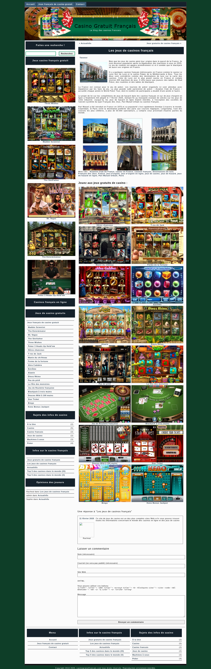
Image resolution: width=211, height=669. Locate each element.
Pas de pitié (34, 380)
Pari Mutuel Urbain (108, 176)
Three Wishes (35, 342)
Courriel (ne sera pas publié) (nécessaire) (97, 563)
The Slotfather (35, 339)
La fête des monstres (39, 384)
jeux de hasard (168, 174)
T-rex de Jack (35, 354)
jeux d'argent (113, 174)
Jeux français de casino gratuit (55, 4)
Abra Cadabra (35, 365)
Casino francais (35, 432)
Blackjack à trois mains (40, 392)
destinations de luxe (163, 172)
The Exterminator (37, 331)
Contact (80, 4)
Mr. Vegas (33, 335)
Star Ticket (33, 399)
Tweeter (84, 58)
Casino (30, 428)
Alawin (31, 373)
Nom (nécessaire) (86, 554)
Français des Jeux (87, 174)
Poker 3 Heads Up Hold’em (41, 346)
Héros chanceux (36, 350)
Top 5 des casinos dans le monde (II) (46, 475)
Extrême (32, 369)
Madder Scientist (36, 327)
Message (81, 594)
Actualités (86, 43)
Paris (121, 176)
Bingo (31, 403)
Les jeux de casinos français (41, 464)
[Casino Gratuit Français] (105, 24)
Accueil (30, 4)
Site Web (81, 572)
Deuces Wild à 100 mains (40, 395)
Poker (30, 443)
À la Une (31, 424)
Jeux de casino (35, 436)
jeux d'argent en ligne (132, 174)
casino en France (124, 172)
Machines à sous (35, 439)
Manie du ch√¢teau (37, 358)
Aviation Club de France (102, 172)
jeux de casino (152, 174)
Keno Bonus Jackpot (38, 407)
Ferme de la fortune (38, 361)
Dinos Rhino (34, 376)
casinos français (143, 172)
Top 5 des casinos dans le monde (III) (46, 471)
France (101, 174)
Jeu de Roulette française (41, 388)
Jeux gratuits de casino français (163, 43)
